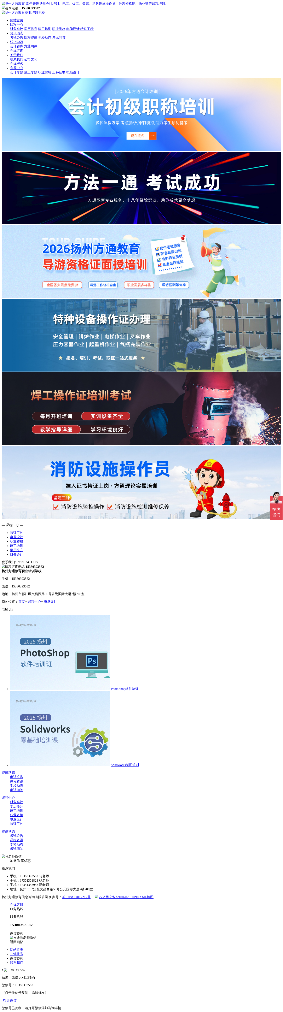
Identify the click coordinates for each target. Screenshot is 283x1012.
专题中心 (16, 68)
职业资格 (58, 29)
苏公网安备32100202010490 (119, 897)
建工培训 (44, 29)
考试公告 (16, 37)
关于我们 (16, 55)
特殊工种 (87, 29)
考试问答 (58, 37)
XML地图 (146, 897)
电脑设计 (73, 29)
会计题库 (16, 46)
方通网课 (30, 46)
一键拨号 (16, 954)
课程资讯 (30, 37)
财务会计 (16, 29)
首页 (21, 601)
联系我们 (16, 59)
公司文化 (30, 59)
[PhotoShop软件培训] (60, 689)
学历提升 (30, 29)
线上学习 (16, 42)
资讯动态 (16, 33)
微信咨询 (16, 958)
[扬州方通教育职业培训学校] (85, 3)
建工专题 (30, 72)
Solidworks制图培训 (125, 765)
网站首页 (16, 20)
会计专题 (16, 72)
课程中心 (16, 24)
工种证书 (58, 72)
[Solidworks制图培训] (60, 765)
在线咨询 (16, 50)
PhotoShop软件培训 (125, 689)
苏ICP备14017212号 (76, 897)
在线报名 (16, 63)
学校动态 (44, 37)
